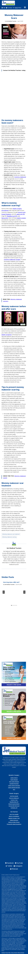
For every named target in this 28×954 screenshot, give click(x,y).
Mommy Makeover (14, 798)
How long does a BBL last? (11, 582)
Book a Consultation (14, 816)
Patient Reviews (14, 820)
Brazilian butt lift (12, 216)
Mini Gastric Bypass (14, 781)
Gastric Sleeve (14, 777)
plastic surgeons (7, 334)
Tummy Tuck (14, 800)
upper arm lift (20, 214)
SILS (14, 789)
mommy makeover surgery (12, 259)
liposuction (5, 218)
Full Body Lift (14, 807)
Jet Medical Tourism (11, 21)
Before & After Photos (14, 822)
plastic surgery (21, 218)
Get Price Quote (14, 796)
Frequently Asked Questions (14, 824)
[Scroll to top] (25, 949)
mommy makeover (20, 177)
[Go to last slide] (4, 592)
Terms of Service (14, 952)
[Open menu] (24, 7)
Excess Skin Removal (14, 805)
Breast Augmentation (14, 804)
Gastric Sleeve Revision (14, 785)
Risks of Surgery (21, 952)
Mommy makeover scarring (9, 537)
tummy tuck (21, 212)
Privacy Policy (8, 952)
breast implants (6, 214)
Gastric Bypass (14, 779)
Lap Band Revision (14, 783)
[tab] (11, 605)
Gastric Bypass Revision (14, 787)
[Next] (24, 592)
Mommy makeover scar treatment (11, 534)
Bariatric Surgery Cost (14, 818)
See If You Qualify (14, 814)
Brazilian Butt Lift (14, 802)
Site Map (3, 952)
